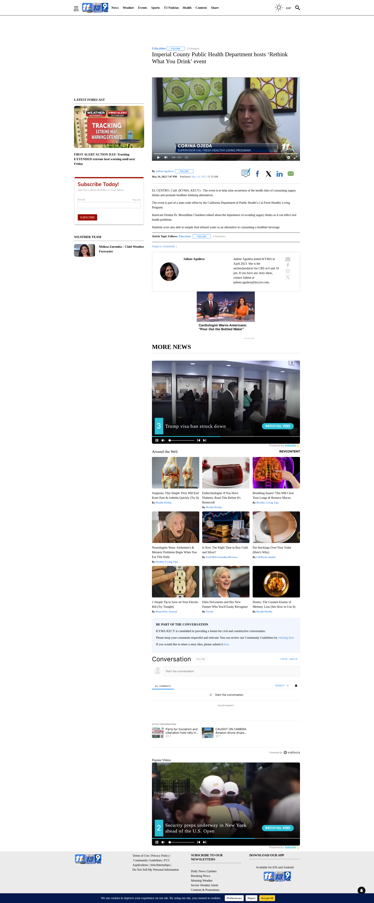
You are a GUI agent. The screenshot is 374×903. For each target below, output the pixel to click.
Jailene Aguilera (165, 171)
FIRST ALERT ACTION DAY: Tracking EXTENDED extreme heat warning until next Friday (104, 159)
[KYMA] (95, 7)
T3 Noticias (171, 7)
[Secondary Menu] (79, 7)
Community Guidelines (147, 860)
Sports (155, 7)
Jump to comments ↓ (164, 246)
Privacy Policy (160, 855)
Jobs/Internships (160, 865)
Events (142, 7)
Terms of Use (140, 855)
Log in (283, 659)
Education (185, 236)
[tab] (163, 686)
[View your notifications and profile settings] (296, 686)
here (226, 644)
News (115, 7)
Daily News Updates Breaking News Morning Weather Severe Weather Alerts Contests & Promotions (205, 881)
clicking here (286, 637)
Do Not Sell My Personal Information (155, 869)
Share (215, 7)
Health (187, 7)
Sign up (293, 659)
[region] (226, 705)
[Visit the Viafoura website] (291, 752)
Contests (201, 7)
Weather (128, 7)
